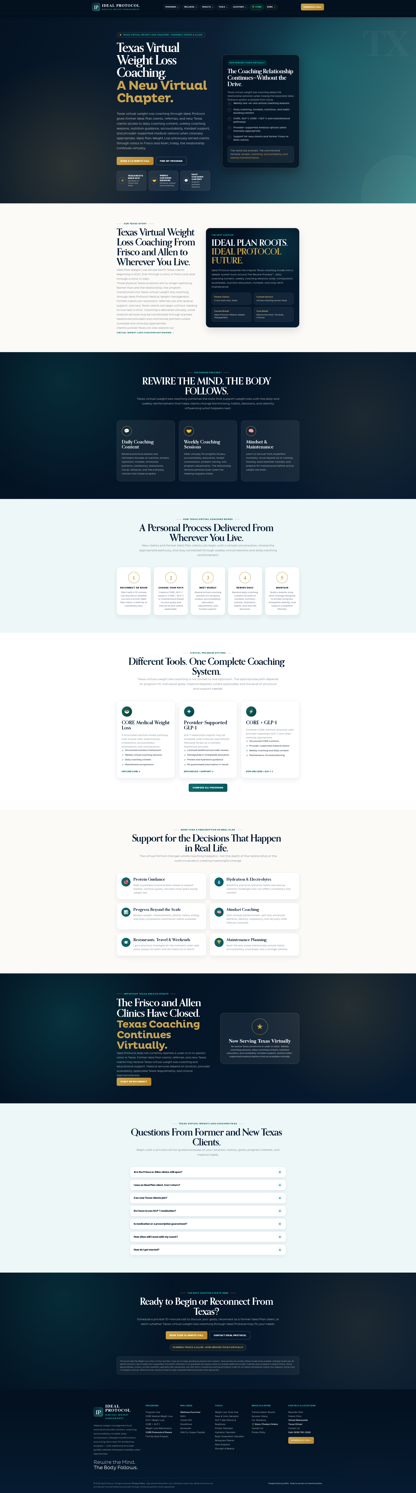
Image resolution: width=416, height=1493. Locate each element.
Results (207, 7)
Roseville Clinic (295, 1412)
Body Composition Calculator (229, 1436)
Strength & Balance (224, 1448)
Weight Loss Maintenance (159, 1428)
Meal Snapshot (222, 1444)
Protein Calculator (224, 1428)
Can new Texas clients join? (150, 1197)
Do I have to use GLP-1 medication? (155, 1210)
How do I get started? (146, 1249)
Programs (172, 7)
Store (257, 7)
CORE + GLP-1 (153, 1424)
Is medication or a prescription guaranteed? (160, 1223)
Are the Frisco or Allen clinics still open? (158, 1172)
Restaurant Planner (224, 1440)
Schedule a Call (312, 7)
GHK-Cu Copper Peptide (192, 1432)
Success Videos (260, 1416)
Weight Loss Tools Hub (226, 1412)
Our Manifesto (259, 1420)
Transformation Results (263, 1412)
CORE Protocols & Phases (159, 1432)
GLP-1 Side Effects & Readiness (225, 1422)
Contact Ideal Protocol (230, 1335)
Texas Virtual (295, 1424)
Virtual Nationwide (298, 1420)
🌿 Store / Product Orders (265, 1424)
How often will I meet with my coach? (156, 1236)
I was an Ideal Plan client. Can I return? (157, 1185)
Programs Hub (153, 1412)
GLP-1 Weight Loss (155, 1420)
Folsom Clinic (294, 1416)
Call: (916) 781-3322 (299, 1432)
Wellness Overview (190, 1412)
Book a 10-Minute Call (135, 161)
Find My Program (171, 161)
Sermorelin (185, 1428)
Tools (223, 7)
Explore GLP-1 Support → (199, 771)
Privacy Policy (258, 1432)
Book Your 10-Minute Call (186, 1335)
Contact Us (257, 1428)
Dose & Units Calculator (227, 1416)
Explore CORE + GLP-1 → (259, 771)
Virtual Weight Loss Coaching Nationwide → (145, 333)
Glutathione (186, 1424)
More (271, 7)
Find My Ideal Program (157, 1436)
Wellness (190, 7)
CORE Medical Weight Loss (159, 1416)
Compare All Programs (208, 787)
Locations (239, 7)
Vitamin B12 (186, 1420)
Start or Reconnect (134, 1081)
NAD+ (183, 1416)
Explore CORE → (131, 771)
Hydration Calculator (225, 1432)
